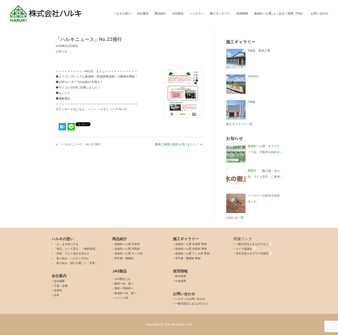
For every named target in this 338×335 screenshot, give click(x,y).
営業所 (58, 290)
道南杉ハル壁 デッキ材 (128, 253)
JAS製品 (177, 13)
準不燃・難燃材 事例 (187, 258)
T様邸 (251, 102)
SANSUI (253, 76)
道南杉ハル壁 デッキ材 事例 (192, 253)
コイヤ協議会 (244, 248)
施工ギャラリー (220, 13)
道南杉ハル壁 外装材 (127, 244)
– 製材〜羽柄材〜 (123, 288)
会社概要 (59, 281)
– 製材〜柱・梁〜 (123, 283)
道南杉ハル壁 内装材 (127, 248)
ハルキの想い (122, 13)
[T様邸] (236, 110)
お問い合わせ (319, 13)
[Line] (71, 127)
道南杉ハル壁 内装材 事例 (191, 248)
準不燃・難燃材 (124, 258)
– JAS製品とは (121, 278)
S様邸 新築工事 (259, 50)
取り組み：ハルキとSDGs (71, 258)
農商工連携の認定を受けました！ (177, 144)
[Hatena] (62, 127)
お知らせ (61, 51)
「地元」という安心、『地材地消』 (76, 248)
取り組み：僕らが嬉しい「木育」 (76, 263)
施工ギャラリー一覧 (239, 124)
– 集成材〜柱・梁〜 (124, 293)
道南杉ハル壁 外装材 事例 (191, 244)
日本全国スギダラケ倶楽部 (252, 253)
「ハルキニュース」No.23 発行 (80, 144)
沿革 (56, 295)
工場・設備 (60, 285)
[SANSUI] (236, 84)
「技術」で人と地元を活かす (71, 253)
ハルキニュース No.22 (112, 109)
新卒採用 (180, 276)
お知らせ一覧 (235, 217)
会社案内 (143, 13)
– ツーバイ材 (120, 297)
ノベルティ (196, 13)
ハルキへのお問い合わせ (190, 298)
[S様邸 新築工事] (236, 58)
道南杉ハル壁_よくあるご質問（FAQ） (279, 13)
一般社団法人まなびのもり (191, 303)
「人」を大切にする (66, 244)
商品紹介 (160, 13)
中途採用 (180, 281)
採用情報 (242, 13)
